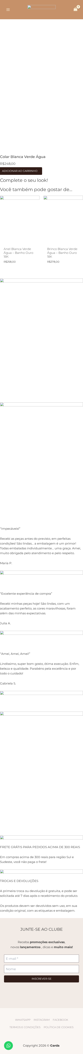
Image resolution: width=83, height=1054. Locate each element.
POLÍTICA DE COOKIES (59, 1027)
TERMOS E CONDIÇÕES (24, 1027)
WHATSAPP (22, 1019)
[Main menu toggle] (8, 10)
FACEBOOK (60, 1019)
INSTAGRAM (42, 1019)
